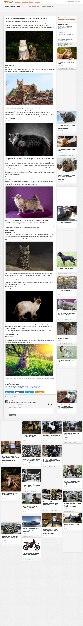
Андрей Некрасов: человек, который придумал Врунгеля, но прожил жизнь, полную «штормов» (72, 570)
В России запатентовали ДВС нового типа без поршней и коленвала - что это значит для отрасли (10, 538)
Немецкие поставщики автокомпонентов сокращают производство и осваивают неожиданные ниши (51, 582)
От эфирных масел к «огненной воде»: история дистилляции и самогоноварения (31, 460)
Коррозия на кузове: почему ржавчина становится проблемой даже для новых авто (71, 594)
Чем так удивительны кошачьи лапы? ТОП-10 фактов (66, 314)
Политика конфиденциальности (65, 44)
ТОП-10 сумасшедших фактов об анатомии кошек (66, 223)
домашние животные (23, 386)
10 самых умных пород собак (66, 268)
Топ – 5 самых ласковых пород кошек (66, 149)
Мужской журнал (61, 133)
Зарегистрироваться (72, 1)
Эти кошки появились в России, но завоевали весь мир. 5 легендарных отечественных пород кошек (66, 177)
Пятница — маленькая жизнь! (51, 561)
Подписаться (67, 19)
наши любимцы (12, 386)
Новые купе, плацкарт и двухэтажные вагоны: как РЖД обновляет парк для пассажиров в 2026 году (11, 458)
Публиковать (12, 415)
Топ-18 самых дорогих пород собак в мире (66, 361)
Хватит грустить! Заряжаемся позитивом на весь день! (31, 597)
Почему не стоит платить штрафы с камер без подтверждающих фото (30, 507)
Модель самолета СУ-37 (63, 37)
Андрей (11, 400)
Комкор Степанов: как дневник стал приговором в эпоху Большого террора (11, 574)
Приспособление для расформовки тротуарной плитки (65, 31)
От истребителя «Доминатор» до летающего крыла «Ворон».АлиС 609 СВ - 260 (66, 27)
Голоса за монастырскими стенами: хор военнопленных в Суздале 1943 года (31, 485)
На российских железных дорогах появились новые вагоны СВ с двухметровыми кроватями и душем (51, 531)
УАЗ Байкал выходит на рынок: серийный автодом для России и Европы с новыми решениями (11, 598)
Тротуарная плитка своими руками (65, 34)
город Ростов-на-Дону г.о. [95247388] (15, 388)
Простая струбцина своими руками (71, 525)
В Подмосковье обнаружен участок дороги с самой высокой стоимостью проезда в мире (72, 435)
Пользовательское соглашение (65, 43)
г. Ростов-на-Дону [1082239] (32, 388)
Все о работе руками (13, 6)
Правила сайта (61, 45)
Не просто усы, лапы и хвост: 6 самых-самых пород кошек (29, 13)
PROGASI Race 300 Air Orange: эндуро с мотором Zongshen (31, 554)
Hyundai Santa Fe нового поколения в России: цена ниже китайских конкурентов (72, 618)
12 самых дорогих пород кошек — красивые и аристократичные (66, 127)
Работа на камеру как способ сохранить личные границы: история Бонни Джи (10, 495)
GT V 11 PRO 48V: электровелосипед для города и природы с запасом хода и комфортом (72, 481)
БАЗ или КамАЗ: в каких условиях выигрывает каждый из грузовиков (51, 460)
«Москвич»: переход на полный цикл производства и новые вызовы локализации (72, 505)
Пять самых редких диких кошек (65, 291)
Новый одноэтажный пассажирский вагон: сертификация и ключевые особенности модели (65, 406)
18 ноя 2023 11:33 (13, 403)
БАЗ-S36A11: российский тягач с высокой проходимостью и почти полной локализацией (51, 437)
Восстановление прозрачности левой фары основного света (66, 40)
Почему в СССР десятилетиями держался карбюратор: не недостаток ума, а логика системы (52, 503)
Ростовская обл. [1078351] (36, 386)
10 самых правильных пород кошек (66, 62)
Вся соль (5, 13)
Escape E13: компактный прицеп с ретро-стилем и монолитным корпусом (29, 437)
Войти (79, 1)
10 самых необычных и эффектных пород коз (64, 337)
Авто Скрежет (60, 413)
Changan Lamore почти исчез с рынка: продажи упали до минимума (31, 530)
